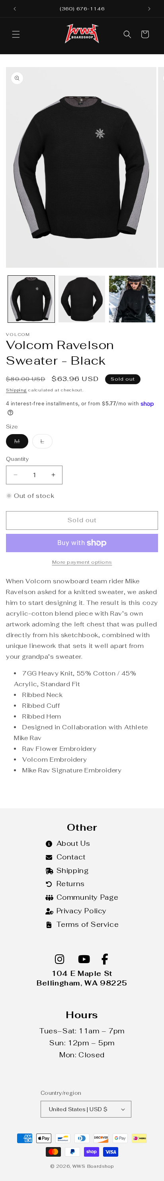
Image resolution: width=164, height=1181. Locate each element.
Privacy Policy (82, 910)
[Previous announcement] (14, 9)
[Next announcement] (149, 9)
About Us (73, 843)
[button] (16, 34)
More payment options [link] (82, 562)
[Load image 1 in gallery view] (31, 299)
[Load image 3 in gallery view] (132, 299)
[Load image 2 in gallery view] (82, 299)
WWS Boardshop (93, 1166)
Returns (71, 883)
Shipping (16, 390)
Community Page (88, 897)
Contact (71, 857)
